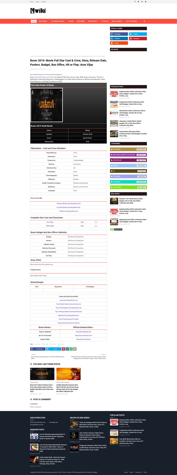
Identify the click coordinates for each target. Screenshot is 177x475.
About (37, 1)
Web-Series (127, 187)
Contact (43, 1)
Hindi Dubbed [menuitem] (116, 21)
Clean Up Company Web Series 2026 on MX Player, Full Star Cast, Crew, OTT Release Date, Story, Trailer (93, 425)
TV (127, 171)
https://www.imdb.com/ (83, 339)
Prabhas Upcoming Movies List (68, 211)
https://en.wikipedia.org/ (83, 332)
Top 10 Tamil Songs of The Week (68, 319)
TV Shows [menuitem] (104, 21)
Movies (127, 165)
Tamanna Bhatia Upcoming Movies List (69, 203)
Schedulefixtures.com (36, 424)
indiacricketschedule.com (37, 422)
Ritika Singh (44, 344)
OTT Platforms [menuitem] (131, 21)
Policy (145, 472)
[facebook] (135, 1)
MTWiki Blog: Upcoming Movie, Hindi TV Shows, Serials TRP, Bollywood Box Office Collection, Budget (68, 472)
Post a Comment (35, 407)
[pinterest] (145, 1)
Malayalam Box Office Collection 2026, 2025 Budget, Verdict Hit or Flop (133, 221)
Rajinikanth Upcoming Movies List (68, 315)
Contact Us (138, 472)
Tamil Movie (52, 344)
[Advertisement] (68, 41)
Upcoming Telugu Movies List (68, 300)
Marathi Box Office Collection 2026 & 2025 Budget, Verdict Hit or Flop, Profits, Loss (132, 113)
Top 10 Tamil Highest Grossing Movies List (68, 308)
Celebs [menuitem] (70, 21)
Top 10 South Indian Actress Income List (68, 304)
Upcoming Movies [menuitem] (57, 21)
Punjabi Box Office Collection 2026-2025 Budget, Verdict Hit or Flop (131, 103)
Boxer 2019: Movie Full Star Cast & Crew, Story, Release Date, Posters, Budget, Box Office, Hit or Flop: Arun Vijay (41, 388)
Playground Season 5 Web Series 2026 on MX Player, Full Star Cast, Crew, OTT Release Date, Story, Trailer (93, 448)
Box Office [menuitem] (43, 21)
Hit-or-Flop (127, 160)
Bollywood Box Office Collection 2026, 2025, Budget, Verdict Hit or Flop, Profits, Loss (132, 94)
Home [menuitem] (34, 21)
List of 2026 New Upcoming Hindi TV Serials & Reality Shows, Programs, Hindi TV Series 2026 (52, 436)
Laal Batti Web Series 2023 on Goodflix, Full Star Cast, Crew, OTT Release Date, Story (131, 441)
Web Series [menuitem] (81, 21)
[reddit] (119, 43)
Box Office (127, 149)
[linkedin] (119, 38)
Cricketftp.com (53, 422)
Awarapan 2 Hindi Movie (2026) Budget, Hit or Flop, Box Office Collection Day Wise (130, 123)
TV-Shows (127, 176)
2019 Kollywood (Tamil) (45, 77)
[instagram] (142, 1)
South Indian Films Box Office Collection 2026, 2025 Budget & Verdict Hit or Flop (133, 134)
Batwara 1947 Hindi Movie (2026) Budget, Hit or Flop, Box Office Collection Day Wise (131, 201)
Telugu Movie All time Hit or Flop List (69, 323)
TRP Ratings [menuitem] (92, 21)
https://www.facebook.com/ (83, 335)
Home (32, 1)
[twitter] (138, 1)
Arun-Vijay (37, 344)
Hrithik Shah (35, 69)
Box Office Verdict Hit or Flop (127, 155)
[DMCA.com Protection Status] (116, 230)
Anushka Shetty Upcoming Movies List (68, 207)
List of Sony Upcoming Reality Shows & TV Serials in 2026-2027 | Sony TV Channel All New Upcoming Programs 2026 (53, 448)
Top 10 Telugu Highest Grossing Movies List (68, 311)
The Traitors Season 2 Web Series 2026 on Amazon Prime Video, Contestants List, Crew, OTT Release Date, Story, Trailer (92, 436)
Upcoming (37, 56)
